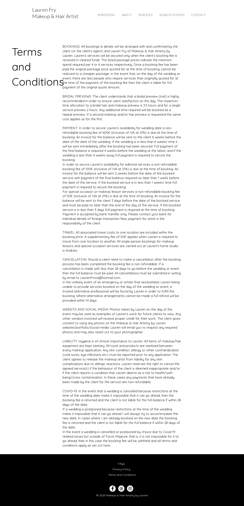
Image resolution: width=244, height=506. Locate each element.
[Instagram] (130, 488)
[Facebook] (112, 488)
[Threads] (121, 488)
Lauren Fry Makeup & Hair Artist (55, 12)
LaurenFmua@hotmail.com (100, 278)
